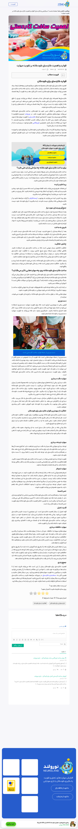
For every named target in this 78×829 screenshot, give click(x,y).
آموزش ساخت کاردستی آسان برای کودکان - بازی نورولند (50, 676)
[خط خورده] (22, 639)
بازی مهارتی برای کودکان (57, 603)
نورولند (27, 114)
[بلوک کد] (33, 639)
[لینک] (36, 639)
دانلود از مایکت (62, 796)
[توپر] (14, 639)
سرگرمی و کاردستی (41, 11)
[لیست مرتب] (25, 639)
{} (39, 639)
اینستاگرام (33, 198)
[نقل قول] (31, 639)
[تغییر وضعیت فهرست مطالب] (62, 75)
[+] (42, 639)
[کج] (16, 639)
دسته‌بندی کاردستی (50, 575)
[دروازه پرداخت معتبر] (11, 791)
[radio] (47, 593)
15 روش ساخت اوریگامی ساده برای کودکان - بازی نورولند (49, 658)
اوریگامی (36, 123)
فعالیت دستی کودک (40, 603)
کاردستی (32, 117)
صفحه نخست (53, 11)
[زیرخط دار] (19, 639)
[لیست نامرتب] (28, 639)
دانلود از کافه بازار (62, 788)
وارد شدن (61, 626)
